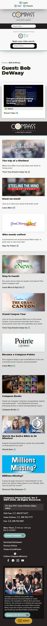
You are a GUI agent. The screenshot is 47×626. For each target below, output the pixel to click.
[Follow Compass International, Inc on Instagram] (18, 560)
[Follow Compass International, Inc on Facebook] (8, 560)
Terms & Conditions (12, 549)
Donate (29, 6)
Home (4, 62)
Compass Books (9, 410)
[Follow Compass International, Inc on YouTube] (22, 560)
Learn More (7, 208)
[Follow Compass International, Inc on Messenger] (13, 560)
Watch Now (7, 449)
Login (25, 3)
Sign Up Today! (9, 246)
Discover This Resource (12, 489)
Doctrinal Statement (12, 542)
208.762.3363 (18, 521)
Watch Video (10, 113)
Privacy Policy (10, 546)
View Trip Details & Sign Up (14, 172)
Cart (19, 6)
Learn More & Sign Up (12, 287)
